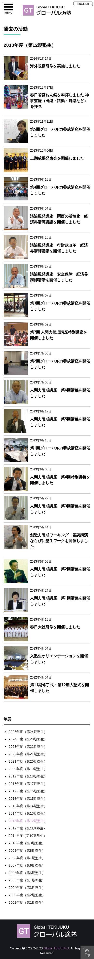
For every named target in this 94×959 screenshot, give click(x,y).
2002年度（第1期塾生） (27, 902)
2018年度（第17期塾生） (28, 784)
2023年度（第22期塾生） (28, 746)
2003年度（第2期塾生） (27, 895)
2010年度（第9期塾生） (27, 843)
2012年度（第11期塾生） (28, 828)
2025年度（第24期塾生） (28, 732)
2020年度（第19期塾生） (28, 769)
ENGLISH (83, 3)
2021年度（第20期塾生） (28, 761)
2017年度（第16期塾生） (28, 791)
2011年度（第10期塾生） (28, 836)
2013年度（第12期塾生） (28, 821)
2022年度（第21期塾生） (28, 754)
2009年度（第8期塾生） (27, 850)
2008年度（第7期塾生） (27, 858)
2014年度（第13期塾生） (28, 813)
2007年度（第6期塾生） (27, 865)
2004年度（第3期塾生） (27, 888)
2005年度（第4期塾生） (27, 880)
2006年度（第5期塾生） (27, 873)
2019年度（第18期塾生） (28, 776)
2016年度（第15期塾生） (28, 798)
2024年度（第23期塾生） (28, 739)
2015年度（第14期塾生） (28, 806)
